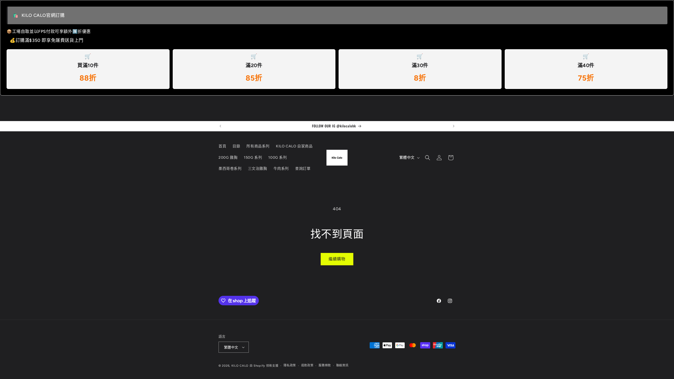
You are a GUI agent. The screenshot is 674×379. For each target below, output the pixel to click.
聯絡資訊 (342, 365)
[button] (427, 157)
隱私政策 (290, 365)
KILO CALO (240, 365)
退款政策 (307, 365)
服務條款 (325, 365)
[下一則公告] (453, 126)
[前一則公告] (220, 126)
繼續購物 (337, 259)
